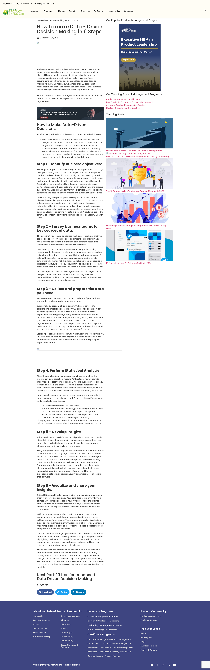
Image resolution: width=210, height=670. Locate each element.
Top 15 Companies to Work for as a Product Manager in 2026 (135, 191)
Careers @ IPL (67, 632)
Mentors (61, 11)
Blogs (142, 642)
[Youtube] (174, 665)
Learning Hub (114, 11)
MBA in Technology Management (102, 630)
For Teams (98, 11)
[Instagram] (163, 665)
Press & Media (39, 632)
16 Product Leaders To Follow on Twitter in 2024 (128, 263)
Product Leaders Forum (150, 616)
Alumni (72, 11)
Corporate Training (41, 636)
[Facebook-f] (157, 665)
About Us (34, 11)
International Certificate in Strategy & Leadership (109, 652)
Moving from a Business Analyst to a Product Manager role (134, 150)
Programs (48, 11)
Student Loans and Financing (69, 646)
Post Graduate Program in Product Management (109, 639)
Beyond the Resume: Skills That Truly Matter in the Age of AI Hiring (137, 156)
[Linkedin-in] (151, 665)
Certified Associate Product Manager (104, 656)
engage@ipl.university (45, 3)
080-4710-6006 (26, 3)
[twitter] (169, 665)
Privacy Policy (67, 636)
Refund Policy (67, 641)
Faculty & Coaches (41, 620)
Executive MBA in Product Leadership (104, 621)
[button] (205, 11)
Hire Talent (66, 624)
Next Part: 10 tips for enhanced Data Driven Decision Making (66, 576)
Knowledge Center (148, 646)
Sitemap (64, 628)
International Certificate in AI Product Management (110, 647)
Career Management (70, 616)
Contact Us (128, 11)
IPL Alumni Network (148, 620)
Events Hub (85, 11)
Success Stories (40, 628)
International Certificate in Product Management (109, 643)
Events (143, 633)
